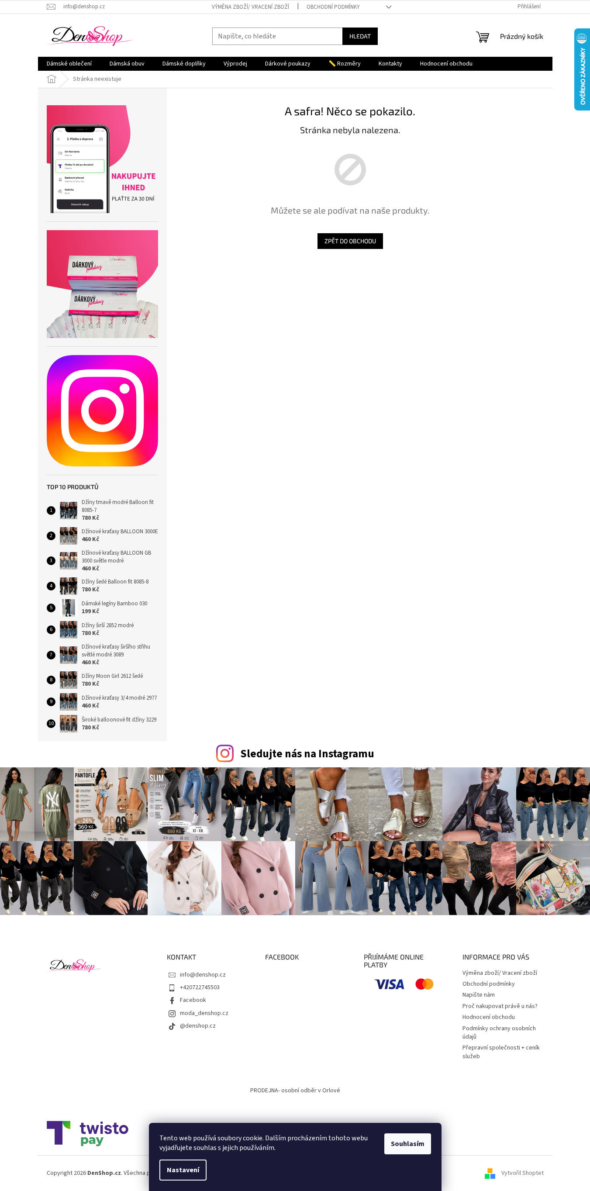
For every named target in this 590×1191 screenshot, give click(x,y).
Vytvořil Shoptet (522, 1173)
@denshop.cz (198, 1026)
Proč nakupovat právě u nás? (500, 1006)
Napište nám (478, 995)
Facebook (193, 1000)
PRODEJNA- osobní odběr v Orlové (295, 1090)
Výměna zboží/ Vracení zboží (250, 7)
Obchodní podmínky (333, 7)
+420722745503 (200, 987)
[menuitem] (69, 64)
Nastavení (183, 1170)
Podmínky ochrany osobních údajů (499, 1032)
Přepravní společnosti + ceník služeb (501, 1051)
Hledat (360, 36)
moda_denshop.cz (204, 1013)
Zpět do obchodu (350, 241)
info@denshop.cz (203, 974)
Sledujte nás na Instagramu (307, 754)
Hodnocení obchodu (488, 1017)
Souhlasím (407, 1144)
